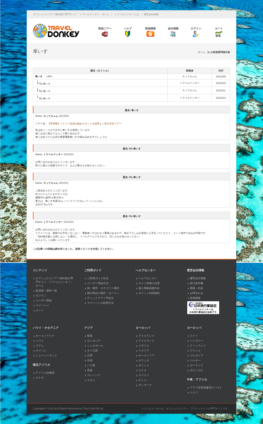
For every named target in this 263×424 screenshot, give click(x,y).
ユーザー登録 (44, 300)
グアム (40, 345)
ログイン (41, 295)
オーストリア (146, 355)
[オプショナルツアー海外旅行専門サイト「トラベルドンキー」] (56, 30)
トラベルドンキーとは (126, 14)
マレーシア (93, 375)
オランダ (143, 360)
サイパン (41, 350)
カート (40, 310)
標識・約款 (196, 288)
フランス (195, 350)
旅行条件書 (196, 283)
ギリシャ (143, 365)
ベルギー (195, 360)
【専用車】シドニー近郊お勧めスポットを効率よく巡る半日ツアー (85, 123)
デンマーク (145, 385)
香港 (89, 370)
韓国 (89, 335)
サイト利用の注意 (149, 283)
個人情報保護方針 (149, 288)
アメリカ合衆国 (45, 372)
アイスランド (146, 335)
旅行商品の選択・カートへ (103, 293)
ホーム (201, 52)
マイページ (42, 305)
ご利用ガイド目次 (97, 278)
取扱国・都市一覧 (46, 290)
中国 (89, 360)
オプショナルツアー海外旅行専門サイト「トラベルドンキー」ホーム (71, 14)
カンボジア (93, 340)
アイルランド (146, 340)
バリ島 (91, 365)
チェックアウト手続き (100, 298)
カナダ (40, 377)
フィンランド (198, 345)
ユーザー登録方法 (97, 283)
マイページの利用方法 (100, 302)
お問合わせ (196, 293)
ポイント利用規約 (149, 293)
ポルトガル (196, 370)
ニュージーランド (46, 355)
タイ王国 (92, 350)
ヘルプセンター (147, 278)
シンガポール (95, 345)
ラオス (91, 380)
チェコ (142, 380)
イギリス (143, 345)
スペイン (143, 375)
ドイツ (194, 335)
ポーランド (196, 365)
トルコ (194, 392)
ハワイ (40, 340)
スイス (142, 370)
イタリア (143, 350)
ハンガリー (196, 340)
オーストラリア (45, 335)
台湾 (89, 355)
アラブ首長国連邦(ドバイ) (205, 387)
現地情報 (195, 298)
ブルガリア (196, 355)
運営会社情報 (151, 14)
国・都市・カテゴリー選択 (103, 288)
